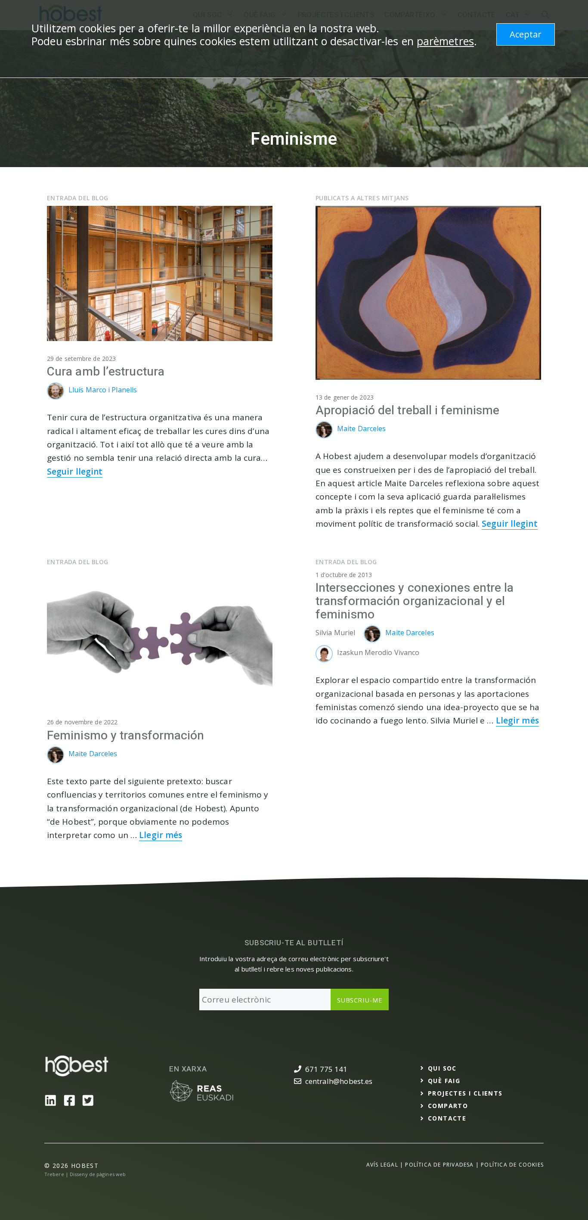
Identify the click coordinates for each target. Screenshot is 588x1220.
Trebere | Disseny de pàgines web (85, 1174)
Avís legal (382, 1164)
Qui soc (442, 1068)
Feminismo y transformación (125, 736)
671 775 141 (326, 1069)
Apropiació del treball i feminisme (407, 410)
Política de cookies (512, 1164)
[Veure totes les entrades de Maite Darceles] (326, 436)
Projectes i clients (465, 1093)
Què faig (444, 1081)
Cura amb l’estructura (105, 372)
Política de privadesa (439, 1164)
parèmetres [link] (445, 41)
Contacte (447, 1118)
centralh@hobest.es (339, 1081)
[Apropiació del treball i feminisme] (428, 376)
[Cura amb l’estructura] (159, 338)
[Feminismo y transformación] (159, 702)
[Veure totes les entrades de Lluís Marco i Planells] (57, 397)
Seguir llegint (74, 471)
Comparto (448, 1106)
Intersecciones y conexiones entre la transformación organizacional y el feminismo (415, 601)
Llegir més (160, 835)
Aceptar (526, 34)
